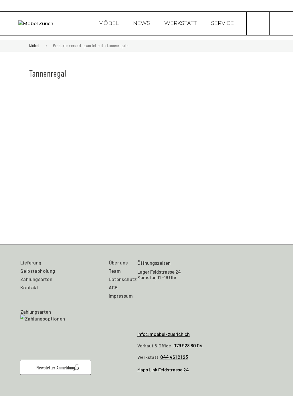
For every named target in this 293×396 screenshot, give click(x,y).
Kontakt (29, 287)
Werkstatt (180, 23)
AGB (113, 287)
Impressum (121, 296)
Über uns (118, 262)
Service (222, 23)
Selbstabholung (37, 271)
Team (115, 271)
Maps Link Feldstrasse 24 (163, 369)
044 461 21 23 (174, 357)
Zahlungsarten (36, 279)
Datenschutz (123, 279)
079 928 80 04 (188, 345)
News (141, 23)
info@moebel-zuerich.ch (163, 334)
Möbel (108, 23)
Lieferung (30, 262)
